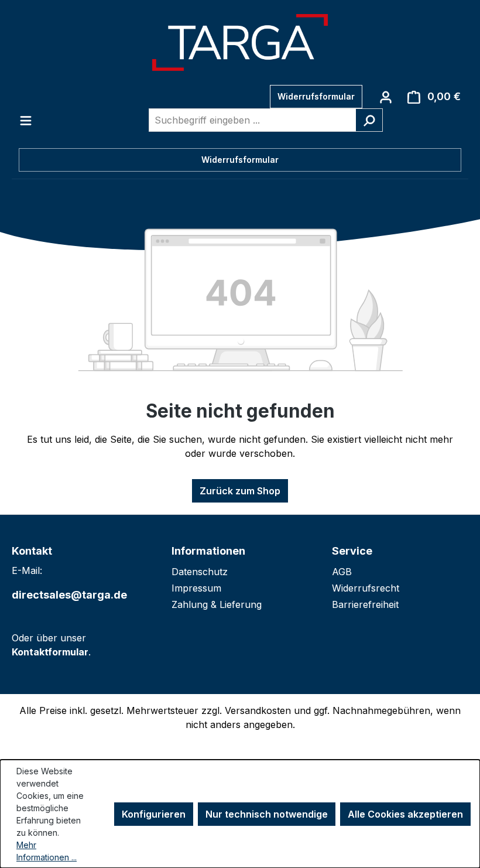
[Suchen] (369, 120)
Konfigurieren (154, 814)
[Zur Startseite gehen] (240, 42)
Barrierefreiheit (365, 604)
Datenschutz (200, 571)
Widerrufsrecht (365, 588)
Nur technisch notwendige (266, 814)
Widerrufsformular (316, 96)
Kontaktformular (50, 652)
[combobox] (252, 120)
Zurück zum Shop (240, 491)
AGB (342, 571)
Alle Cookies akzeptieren (405, 814)
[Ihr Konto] (386, 96)
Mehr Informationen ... (46, 851)
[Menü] (26, 120)
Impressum (196, 588)
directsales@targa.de (69, 595)
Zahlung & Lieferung (217, 604)
